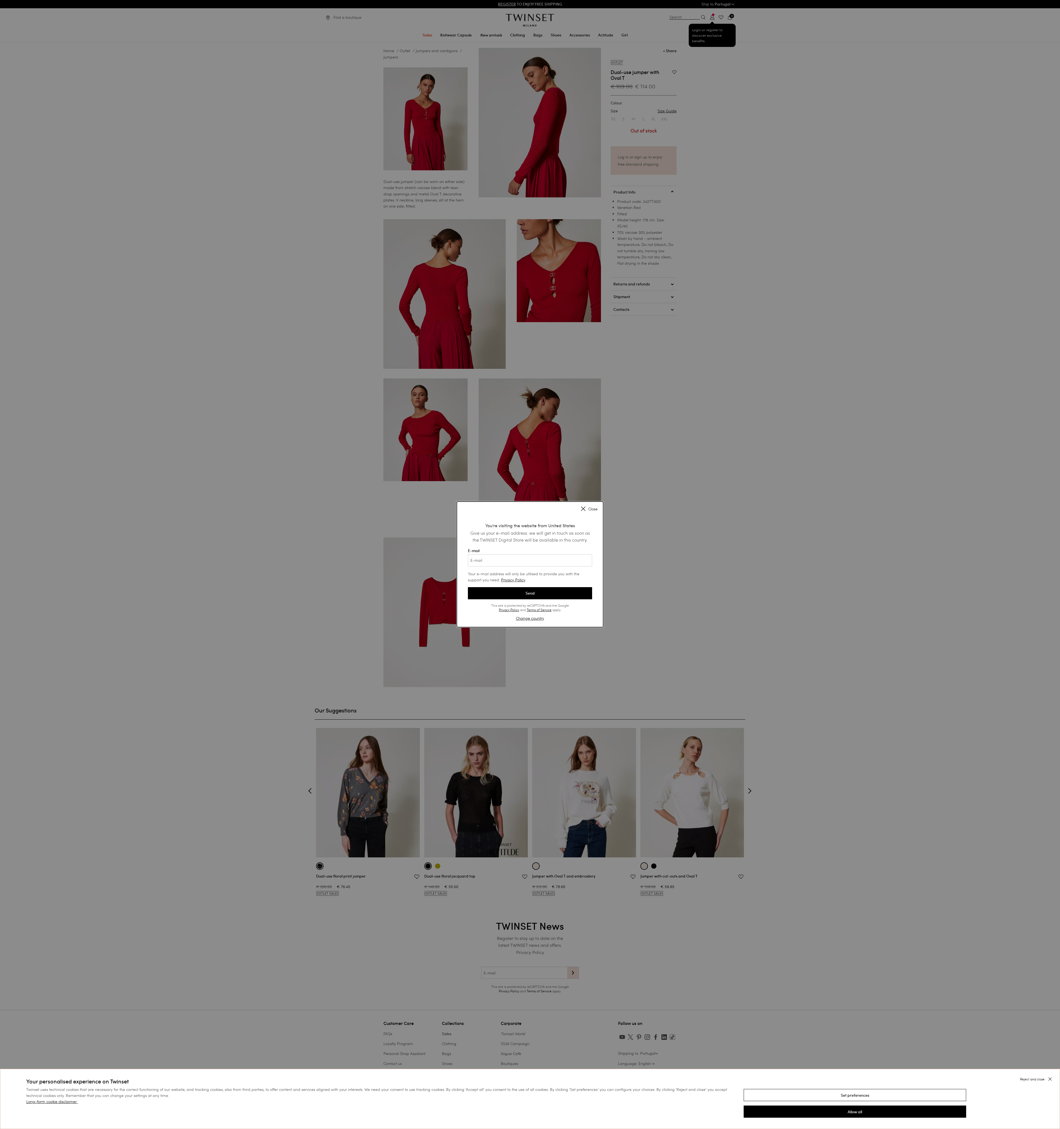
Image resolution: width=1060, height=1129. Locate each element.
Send (530, 593)
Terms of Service (539, 610)
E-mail (473, 550)
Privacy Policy (513, 579)
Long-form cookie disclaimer (51, 1101)
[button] (855, 1095)
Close (593, 509)
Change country (530, 618)
